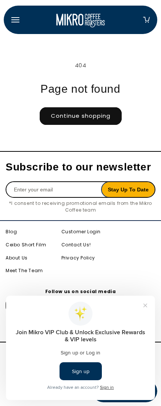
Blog (11, 231)
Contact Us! (76, 245)
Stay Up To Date (128, 190)
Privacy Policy (78, 258)
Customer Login (81, 231)
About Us (17, 258)
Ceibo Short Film (26, 245)
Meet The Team (24, 270)
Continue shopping (80, 116)
